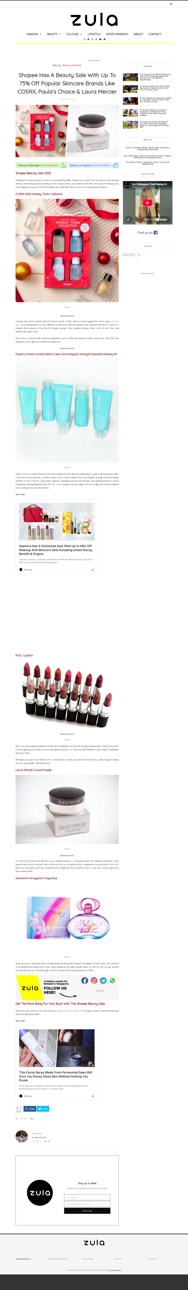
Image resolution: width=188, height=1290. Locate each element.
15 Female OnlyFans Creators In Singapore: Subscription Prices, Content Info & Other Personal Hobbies (153, 112)
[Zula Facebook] (85, 980)
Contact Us (152, 1259)
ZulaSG (100, 990)
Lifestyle (94, 34)
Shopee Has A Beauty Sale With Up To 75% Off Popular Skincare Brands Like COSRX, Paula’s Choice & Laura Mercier (67, 83)
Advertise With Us (23, 1259)
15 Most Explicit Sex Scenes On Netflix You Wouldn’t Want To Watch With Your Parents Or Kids (155, 100)
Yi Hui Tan (23, 1119)
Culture (72, 34)
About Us (118, 1259)
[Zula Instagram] (94, 980)
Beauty (52, 34)
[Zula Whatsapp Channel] (112, 980)
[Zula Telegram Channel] (103, 980)
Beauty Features (72, 65)
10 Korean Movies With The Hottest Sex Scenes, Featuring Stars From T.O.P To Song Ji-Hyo (155, 88)
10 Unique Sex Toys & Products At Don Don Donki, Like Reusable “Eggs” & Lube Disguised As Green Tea (154, 124)
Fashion (32, 34)
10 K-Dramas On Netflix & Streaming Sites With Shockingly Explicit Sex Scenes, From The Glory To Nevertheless (155, 77)
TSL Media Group (115, 1270)
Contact (155, 34)
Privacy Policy (87, 1259)
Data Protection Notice (58, 1259)
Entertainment (117, 34)
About (138, 34)
